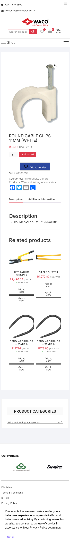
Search (33, 31)
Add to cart (27, 154)
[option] (16, 467)
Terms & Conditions (12, 492)
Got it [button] (10, 537)
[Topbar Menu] (65, 4)
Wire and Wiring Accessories (38, 182)
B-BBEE (5, 497)
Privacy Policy (9, 503)
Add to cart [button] (21, 290)
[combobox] (35, 421)
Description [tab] (16, 199)
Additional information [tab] (41, 199)
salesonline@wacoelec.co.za (19, 10)
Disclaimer (7, 487)
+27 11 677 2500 (13, 4)
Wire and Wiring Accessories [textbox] (34, 422)
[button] (55, 65)
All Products (31, 178)
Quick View (21, 299)
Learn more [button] (55, 527)
